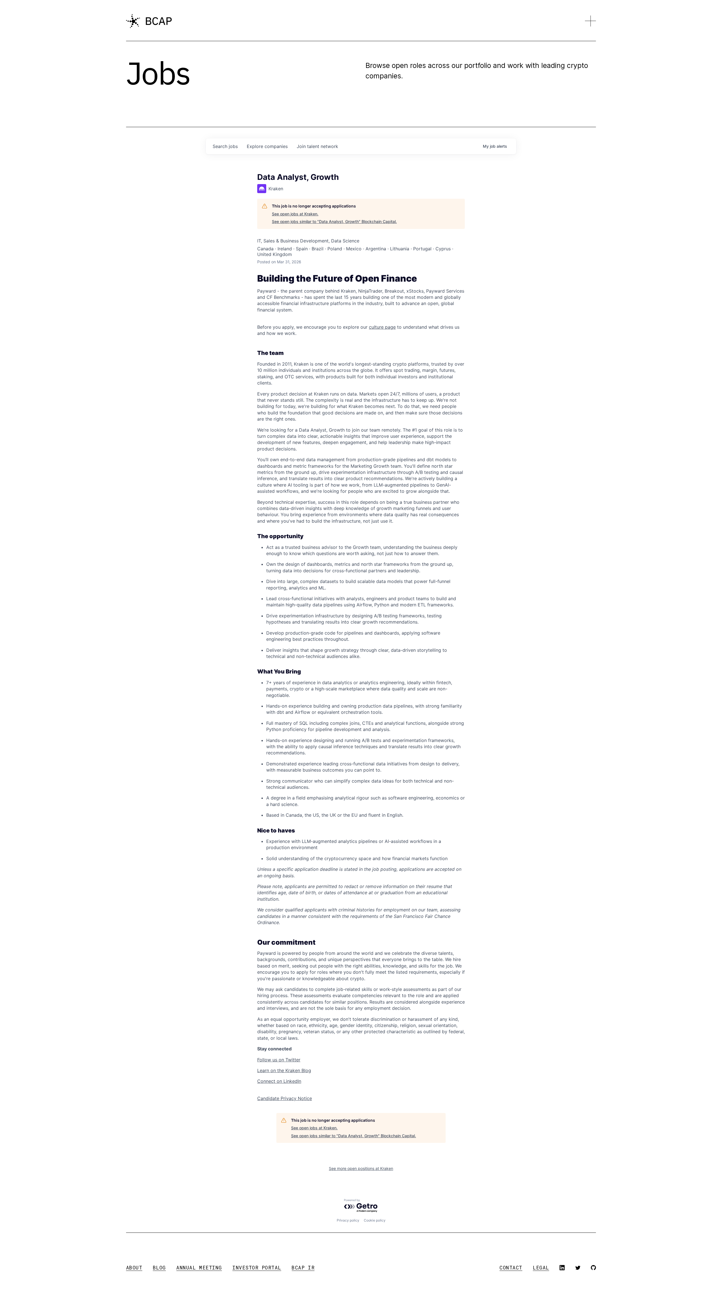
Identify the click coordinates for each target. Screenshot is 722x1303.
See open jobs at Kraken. (295, 213)
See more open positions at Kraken (361, 1168)
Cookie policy (375, 1220)
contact (510, 1267)
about (134, 1267)
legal (541, 1267)
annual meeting (199, 1267)
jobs (225, 146)
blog (159, 1267)
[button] (590, 21)
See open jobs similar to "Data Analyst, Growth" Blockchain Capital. (334, 221)
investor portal (256, 1267)
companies (267, 146)
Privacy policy (348, 1220)
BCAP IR (303, 1267)
